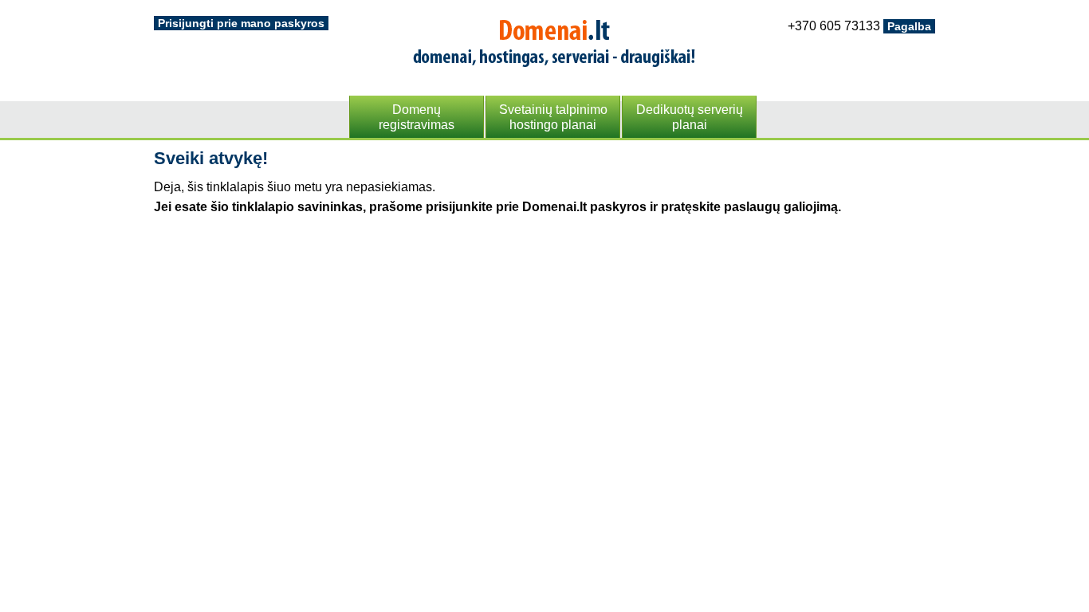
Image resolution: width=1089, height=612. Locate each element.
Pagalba (909, 26)
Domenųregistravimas (416, 117)
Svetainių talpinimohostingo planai (553, 117)
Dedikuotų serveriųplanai (689, 117)
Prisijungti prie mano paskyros (241, 23)
